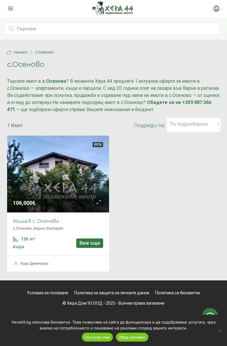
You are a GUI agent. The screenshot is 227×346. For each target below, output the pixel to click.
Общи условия (132, 337)
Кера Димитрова (34, 263)
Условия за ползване (47, 292)
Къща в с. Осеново (36, 221)
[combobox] (195, 124)
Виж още (90, 243)
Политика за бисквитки (177, 292)
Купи (98, 144)
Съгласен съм (97, 337)
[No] (220, 330)
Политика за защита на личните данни (111, 292)
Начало (20, 52)
